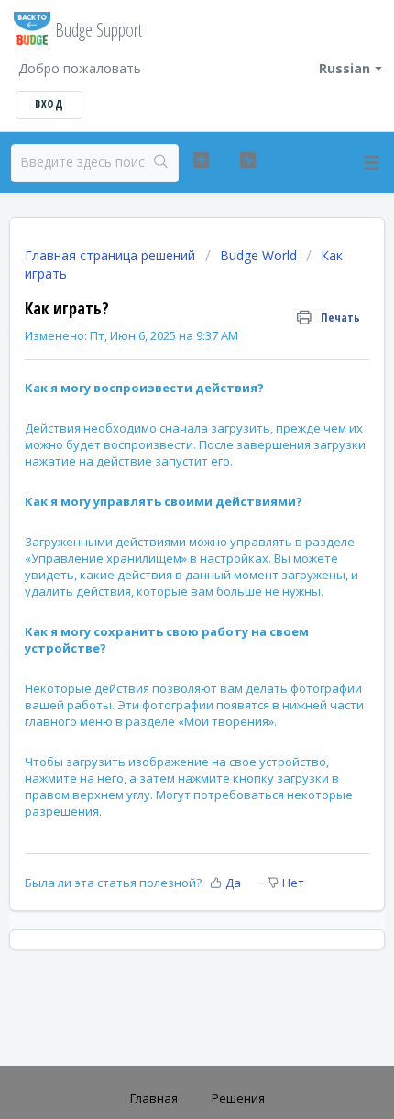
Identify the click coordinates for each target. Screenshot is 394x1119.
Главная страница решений (112, 255)
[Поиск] (161, 163)
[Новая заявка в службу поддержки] (201, 160)
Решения (238, 1098)
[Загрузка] (163, 550)
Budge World (258, 255)
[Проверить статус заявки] (248, 160)
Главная (154, 1098)
